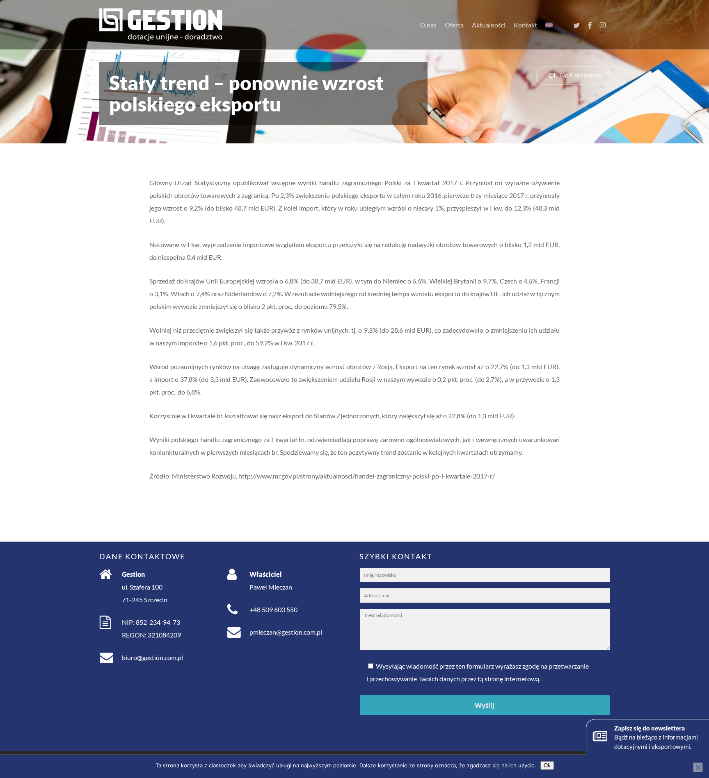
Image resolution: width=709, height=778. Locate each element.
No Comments (580, 75)
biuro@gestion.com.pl (152, 657)
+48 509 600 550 (273, 609)
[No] (698, 767)
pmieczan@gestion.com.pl (285, 632)
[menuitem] (549, 25)
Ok (547, 765)
